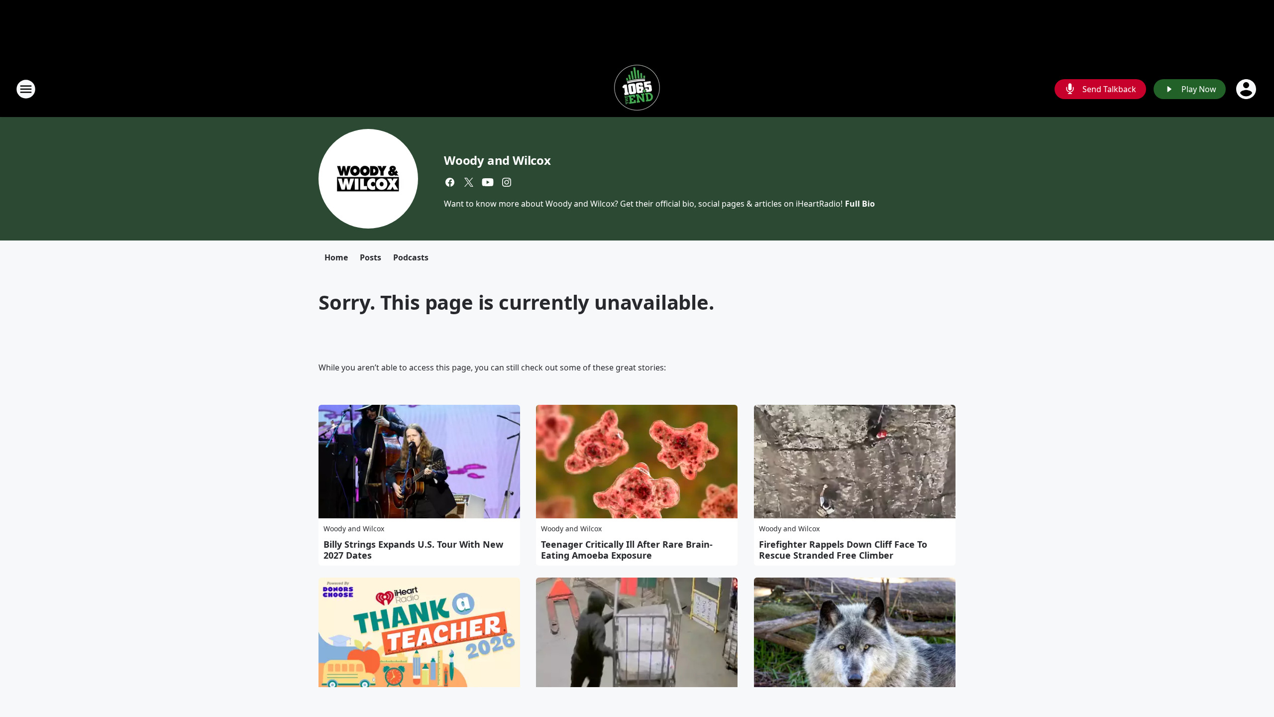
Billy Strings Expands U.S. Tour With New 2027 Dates (413, 550)
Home (336, 257)
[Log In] (1247, 89)
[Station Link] (637, 89)
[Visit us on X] (469, 182)
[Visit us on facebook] (450, 182)
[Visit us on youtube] (488, 182)
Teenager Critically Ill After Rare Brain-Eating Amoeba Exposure (627, 550)
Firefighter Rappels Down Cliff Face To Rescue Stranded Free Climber (843, 550)
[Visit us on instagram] (507, 182)
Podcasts (410, 257)
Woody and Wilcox (497, 160)
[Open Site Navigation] (26, 89)
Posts (370, 257)
